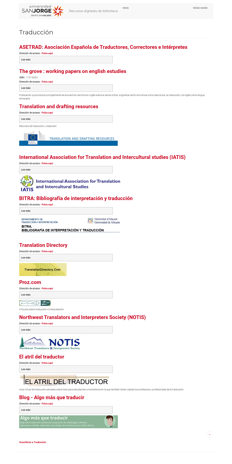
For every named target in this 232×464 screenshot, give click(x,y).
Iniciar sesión (200, 7)
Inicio (126, 7)
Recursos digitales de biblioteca (93, 11)
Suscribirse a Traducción (32, 442)
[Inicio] (44, 11)
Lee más (32, 60)
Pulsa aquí (47, 53)
